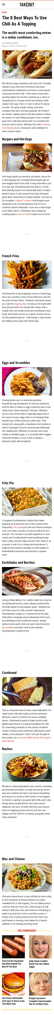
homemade (7, 128)
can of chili (23, 214)
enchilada (9, 627)
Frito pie (17, 527)
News (4, 12)
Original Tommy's (23, 200)
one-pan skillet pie (27, 737)
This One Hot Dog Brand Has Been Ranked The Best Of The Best (12, 964)
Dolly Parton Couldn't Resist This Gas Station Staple (39, 964)
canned (46, 124)
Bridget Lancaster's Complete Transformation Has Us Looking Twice (40, 1001)
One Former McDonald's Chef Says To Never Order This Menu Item (13, 1001)
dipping (18, 303)
